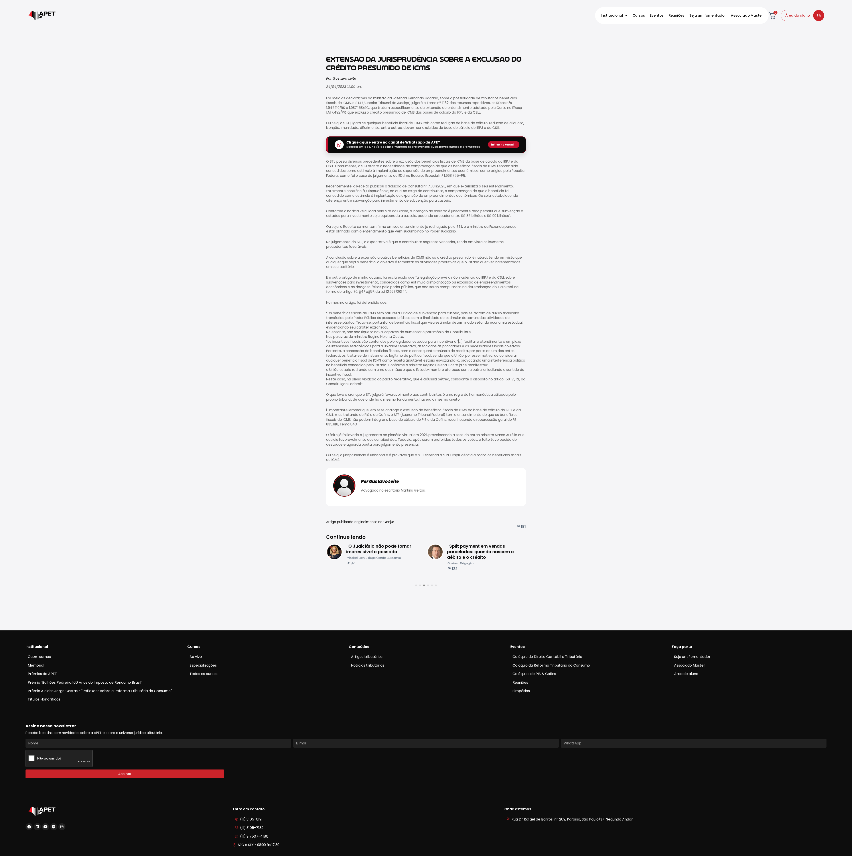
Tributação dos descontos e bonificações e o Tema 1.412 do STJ (481, 551)
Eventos (657, 15)
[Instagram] (61, 826)
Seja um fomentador (707, 15)
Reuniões (676, 15)
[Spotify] (53, 826)
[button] (416, 585)
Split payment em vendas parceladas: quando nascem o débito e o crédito (379, 551)
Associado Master (747, 15)
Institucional (612, 15)
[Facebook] (29, 826)
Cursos (639, 15)
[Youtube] (45, 826)
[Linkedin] (37, 826)
